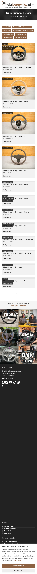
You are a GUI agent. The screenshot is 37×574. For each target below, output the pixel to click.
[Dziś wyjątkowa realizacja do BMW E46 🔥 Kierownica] (9, 355)
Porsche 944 (7, 30)
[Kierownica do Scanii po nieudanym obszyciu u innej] (27, 336)
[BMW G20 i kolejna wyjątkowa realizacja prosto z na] (27, 355)
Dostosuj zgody (18, 570)
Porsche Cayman (21, 34)
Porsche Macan (7, 38)
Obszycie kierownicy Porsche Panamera (17, 67)
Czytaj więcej (7, 72)
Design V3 (5, 44)
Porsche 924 (27, 27)
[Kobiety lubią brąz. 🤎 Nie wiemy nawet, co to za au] (9, 336)
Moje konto (7, 533)
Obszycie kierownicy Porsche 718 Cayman (17, 253)
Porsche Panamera (20, 38)
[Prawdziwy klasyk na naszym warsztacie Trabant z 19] (9, 318)
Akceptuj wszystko (18, 565)
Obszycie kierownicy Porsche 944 (14, 226)
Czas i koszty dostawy (10, 541)
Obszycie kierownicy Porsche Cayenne (16, 281)
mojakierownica (19, 306)
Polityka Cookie (17, 560)
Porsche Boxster (28, 30)
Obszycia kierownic (7, 49)
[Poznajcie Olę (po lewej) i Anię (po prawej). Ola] (27, 318)
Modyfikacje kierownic (8, 46)
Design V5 (5, 278)
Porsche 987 (17, 30)
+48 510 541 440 (10, 373)
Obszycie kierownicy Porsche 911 (14, 136)
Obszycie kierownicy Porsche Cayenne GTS (18, 239)
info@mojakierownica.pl (13, 371)
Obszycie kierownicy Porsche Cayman (16, 212)
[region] (18, 559)
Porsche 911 (17, 27)
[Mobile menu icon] (33, 4)
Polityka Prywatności (10, 528)
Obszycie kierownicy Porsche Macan (15, 102)
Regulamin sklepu (9, 526)
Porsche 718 (7, 27)
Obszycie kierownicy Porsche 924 (14, 171)
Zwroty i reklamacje (10, 531)
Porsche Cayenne (8, 34)
